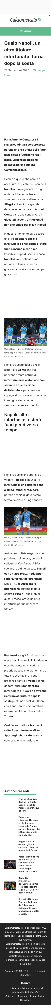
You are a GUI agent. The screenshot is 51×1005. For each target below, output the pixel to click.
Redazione (22, 996)
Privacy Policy (37, 996)
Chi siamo (10, 996)
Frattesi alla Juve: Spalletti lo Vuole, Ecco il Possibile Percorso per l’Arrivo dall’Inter (28, 805)
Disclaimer (25, 1000)
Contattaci (25, 975)
